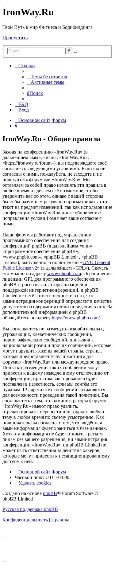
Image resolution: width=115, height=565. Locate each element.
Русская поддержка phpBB (30, 509)
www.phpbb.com (64, 273)
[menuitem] (47, 76)
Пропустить (15, 37)
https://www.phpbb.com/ (76, 317)
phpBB (50, 493)
